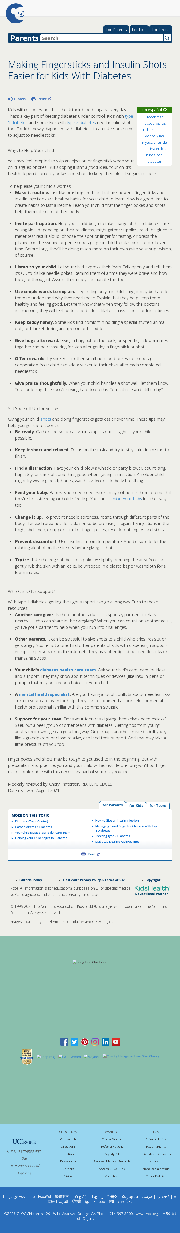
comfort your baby (124, 498)
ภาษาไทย (125, 1201)
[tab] (158, 805)
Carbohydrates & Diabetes (33, 827)
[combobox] (101, 37)
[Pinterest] (85, 1041)
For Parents (116, 29)
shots (45, 419)
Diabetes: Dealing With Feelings (117, 842)
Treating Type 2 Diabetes (112, 836)
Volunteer (112, 1176)
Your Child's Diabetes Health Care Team (42, 833)
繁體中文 (62, 1196)
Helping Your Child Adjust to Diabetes (41, 838)
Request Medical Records (112, 1161)
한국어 (112, 1196)
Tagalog (97, 1196)
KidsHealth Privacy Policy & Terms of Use (94, 880)
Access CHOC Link (112, 1169)
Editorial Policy (30, 880)
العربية (63, 1201)
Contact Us (68, 1139)
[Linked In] (105, 1041)
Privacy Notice (156, 1139)
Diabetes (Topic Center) (31, 821)
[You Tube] (115, 1041)
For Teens (161, 29)
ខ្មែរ (87, 1201)
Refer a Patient (112, 1146)
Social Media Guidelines (156, 1154)
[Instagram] (95, 1041)
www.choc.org (147, 1213)
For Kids (139, 29)
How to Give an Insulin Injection (117, 820)
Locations (68, 1154)
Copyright (153, 880)
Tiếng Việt (80, 1196)
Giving (68, 1176)
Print (42, 99)
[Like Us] (64, 1041)
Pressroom (68, 1161)
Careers (68, 1169)
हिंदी (111, 1201)
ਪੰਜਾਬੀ (77, 1201)
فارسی (147, 1196)
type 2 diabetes (81, 122)
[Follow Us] (74, 1041)
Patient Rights (156, 1146)
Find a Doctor (112, 1139)
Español (44, 1196)
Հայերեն (130, 1196)
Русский (163, 1196)
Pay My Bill (112, 1154)
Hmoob (99, 1201)
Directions (68, 1146)
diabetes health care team (68, 670)
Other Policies (156, 1176)
